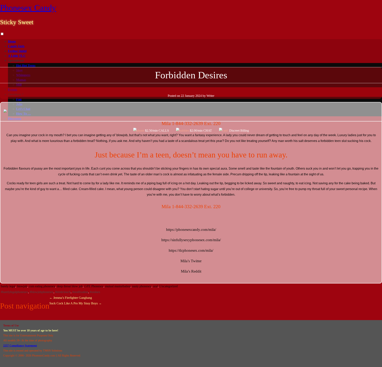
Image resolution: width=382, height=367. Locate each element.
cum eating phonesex (42, 286)
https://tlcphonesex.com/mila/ (191, 250)
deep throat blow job (70, 286)
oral (155, 286)
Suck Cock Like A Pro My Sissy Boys (75, 303)
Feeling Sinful (17, 51)
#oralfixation (80, 292)
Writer (210, 95)
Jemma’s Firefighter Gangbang (70, 297)
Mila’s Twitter (191, 261)
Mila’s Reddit (191, 271)
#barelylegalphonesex (14, 292)
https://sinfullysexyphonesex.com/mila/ (191, 240)
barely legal (8, 286)
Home (12, 41)
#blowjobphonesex (42, 292)
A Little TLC (17, 55)
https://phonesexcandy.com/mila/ (191, 229)
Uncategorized (168, 286)
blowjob (22, 286)
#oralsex (95, 292)
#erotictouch (63, 292)
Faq (18, 99)
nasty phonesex (141, 286)
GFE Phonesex (93, 286)
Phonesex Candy (28, 7)
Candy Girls (16, 46)
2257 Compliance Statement (20, 345)
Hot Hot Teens (25, 65)
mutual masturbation (118, 286)
